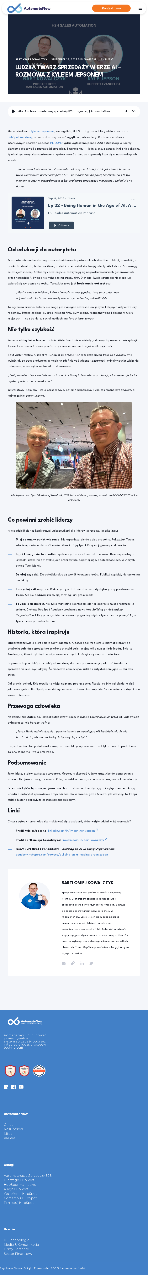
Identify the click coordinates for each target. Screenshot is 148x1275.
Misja (8, 1133)
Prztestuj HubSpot (19, 1202)
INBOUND (56, 143)
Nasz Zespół (13, 1129)
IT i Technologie (16, 1240)
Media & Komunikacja (21, 1244)
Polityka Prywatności (36, 1268)
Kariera (9, 1138)
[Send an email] (65, 963)
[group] (74, 111)
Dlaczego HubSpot (19, 1180)
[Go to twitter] (90, 963)
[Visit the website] (72, 963)
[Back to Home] (29, 8)
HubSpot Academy (20, 137)
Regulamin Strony (11, 1268)
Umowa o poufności (73, 1268)
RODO (55, 1268)
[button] (13, 111)
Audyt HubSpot (16, 1189)
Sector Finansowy (18, 1253)
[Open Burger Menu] (140, 8)
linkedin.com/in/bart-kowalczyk (83, 840)
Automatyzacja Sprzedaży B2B (28, 1175)
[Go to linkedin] (82, 963)
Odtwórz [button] (63, 225)
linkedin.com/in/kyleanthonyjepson (71, 831)
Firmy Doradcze (16, 1249)
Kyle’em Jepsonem (42, 131)
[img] (126, 111)
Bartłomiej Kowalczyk (31, 59)
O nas (8, 1124)
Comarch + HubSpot (20, 1198)
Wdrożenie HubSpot (20, 1193)
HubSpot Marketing (20, 1184)
